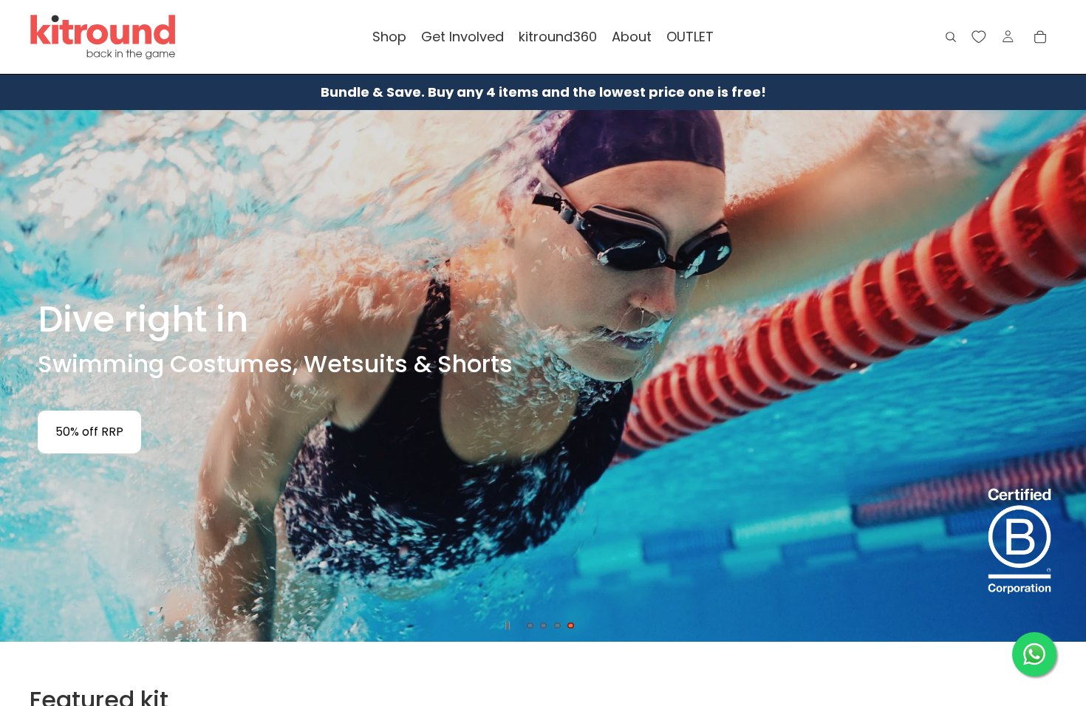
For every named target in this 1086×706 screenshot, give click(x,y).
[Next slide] (1062, 376)
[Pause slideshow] (507, 625)
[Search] (951, 37)
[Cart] (1040, 37)
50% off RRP (89, 431)
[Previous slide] (23, 376)
